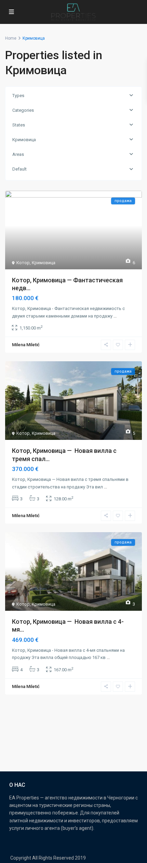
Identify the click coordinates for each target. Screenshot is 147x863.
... (115, 316)
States (18, 124)
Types (18, 95)
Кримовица (24, 139)
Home (10, 38)
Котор (23, 262)
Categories (23, 110)
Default (19, 169)
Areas (18, 154)
